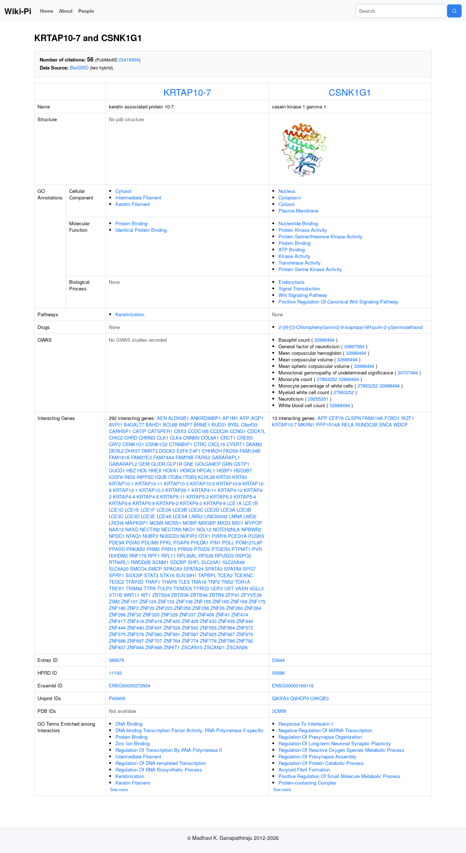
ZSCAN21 (214, 647)
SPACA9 (172, 568)
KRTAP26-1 (177, 490)
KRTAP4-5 (148, 496)
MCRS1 (173, 522)
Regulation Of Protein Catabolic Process (321, 762)
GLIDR (158, 463)
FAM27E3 (141, 457)
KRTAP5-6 (120, 503)
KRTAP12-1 (125, 490)
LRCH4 (116, 522)
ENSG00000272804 (129, 685)
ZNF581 (171, 634)
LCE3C (116, 516)
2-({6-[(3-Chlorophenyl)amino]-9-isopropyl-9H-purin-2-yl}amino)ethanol (351, 327)
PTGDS (202, 548)
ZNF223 (164, 607)
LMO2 (250, 516)
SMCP (155, 568)
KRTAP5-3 (221, 496)
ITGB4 (175, 476)
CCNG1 (238, 431)
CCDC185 (198, 431)
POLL (228, 542)
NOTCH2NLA (226, 529)
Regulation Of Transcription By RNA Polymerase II (168, 749)
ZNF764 (171, 640)
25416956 (129, 59)
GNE (188, 463)
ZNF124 (147, 601)
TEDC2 (116, 581)
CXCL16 (216, 444)
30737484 (408, 372)
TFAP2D (134, 581)
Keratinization (129, 314)
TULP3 (164, 588)
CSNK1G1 (350, 91)
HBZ (131, 470)
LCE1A (234, 503)
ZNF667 (226, 634)
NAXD (131, 529)
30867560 (354, 346)
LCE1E (132, 509)
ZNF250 (182, 607)
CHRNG (147, 437)
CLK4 (176, 437)
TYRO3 (201, 588)
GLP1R (174, 463)
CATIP (139, 431)
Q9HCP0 (299, 698)
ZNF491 (153, 627)
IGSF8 (116, 476)
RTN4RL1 (119, 562)
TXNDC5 (182, 588)
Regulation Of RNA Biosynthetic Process (158, 769)
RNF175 (137, 555)
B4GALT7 (134, 424)
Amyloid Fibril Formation (304, 769)
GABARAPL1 (226, 457)
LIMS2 (196, 516)
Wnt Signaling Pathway (303, 294)
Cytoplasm (290, 197)
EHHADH (212, 450)
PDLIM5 (149, 542)
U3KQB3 (319, 698)
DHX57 (132, 450)
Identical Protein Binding (141, 229)
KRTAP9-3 (191, 503)
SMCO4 (138, 568)
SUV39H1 (186, 575)
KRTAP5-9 (144, 503)
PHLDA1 (200, 542)
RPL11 (168, 555)
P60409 (117, 698)
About (65, 10)
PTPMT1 (241, 548)
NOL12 (204, 529)
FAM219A (372, 417)
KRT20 (223, 476)
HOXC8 (188, 470)
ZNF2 (133, 607)
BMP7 (185, 424)
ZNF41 (223, 614)
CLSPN (353, 417)
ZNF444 (117, 627)
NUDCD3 (169, 535)
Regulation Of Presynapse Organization (320, 736)
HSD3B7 (243, 470)
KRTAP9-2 (167, 503)
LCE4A (164, 516)
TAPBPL (207, 575)
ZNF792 (244, 640)
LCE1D (116, 509)
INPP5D (145, 476)
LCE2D (212, 509)
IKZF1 (407, 417)
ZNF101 (129, 601)
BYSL (234, 424)
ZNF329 (169, 614)
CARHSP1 (120, 431)
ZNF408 (205, 614)
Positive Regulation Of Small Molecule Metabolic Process (339, 776)
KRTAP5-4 (245, 496)
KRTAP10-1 (121, 483)
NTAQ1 (133, 535)
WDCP (401, 424)
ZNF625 (208, 634)
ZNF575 (117, 634)
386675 (116, 659)
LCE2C (196, 509)
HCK (142, 470)
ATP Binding (292, 249)
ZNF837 (117, 647)
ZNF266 (117, 614)
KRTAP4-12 (230, 490)
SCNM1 (160, 562)
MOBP (190, 522)
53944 (278, 659)
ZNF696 (117, 640)
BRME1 (202, 424)
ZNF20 (147, 607)
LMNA (235, 516)
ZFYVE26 (251, 594)
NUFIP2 (188, 535)
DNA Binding (128, 723)
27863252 (327, 379)
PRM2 (153, 548)
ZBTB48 (199, 594)
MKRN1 (306, 424)
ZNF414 (239, 614)
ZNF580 (153, 634)
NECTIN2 (150, 529)
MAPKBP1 (136, 522)
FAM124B (250, 450)
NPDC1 (117, 535)
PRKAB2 (135, 548)
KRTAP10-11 (148, 483)
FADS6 (230, 450)
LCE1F (148, 509)
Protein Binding (131, 223)
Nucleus (287, 190)
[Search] (454, 10)
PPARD (117, 548)
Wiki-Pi (17, 11)
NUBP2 (150, 535)
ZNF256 (200, 607)
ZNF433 (208, 621)
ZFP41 (232, 594)
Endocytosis (292, 281)
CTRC (200, 444)
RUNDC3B (366, 424)
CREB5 (245, 437)
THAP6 (169, 581)
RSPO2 (243, 555)
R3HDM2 (118, 555)
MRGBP (207, 522)
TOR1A (242, 581)
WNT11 (131, 594)
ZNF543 (190, 627)
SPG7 (249, 568)
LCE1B (250, 503)
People (86, 10)
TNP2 (214, 581)
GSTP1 (241, 463)
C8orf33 (249, 424)
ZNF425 (190, 621)
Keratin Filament (132, 204)
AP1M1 (230, 417)
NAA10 (116, 529)
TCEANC (243, 575)
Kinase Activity (295, 256)
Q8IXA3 (280, 698)
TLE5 (184, 581)
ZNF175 (257, 601)
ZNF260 (234, 607)
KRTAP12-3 (151, 490)
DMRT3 (150, 450)
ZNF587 (190, 634)
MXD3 (223, 522)
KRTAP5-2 (197, 496)
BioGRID (79, 67)
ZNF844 (135, 647)
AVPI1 (115, 424)
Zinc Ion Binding (132, 743)
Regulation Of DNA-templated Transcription (160, 762)
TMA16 (198, 581)
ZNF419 (153, 621)
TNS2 (227, 581)
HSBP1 (224, 470)
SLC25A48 (233, 562)
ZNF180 (117, 607)
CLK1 (163, 437)
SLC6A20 (119, 568)
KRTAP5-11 (172, 496)
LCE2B (180, 509)
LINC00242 (216, 516)
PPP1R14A (328, 424)
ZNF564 (226, 627)
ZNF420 (171, 621)
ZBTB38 (180, 594)
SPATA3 (213, 568)
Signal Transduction (299, 288)
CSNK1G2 (156, 444)
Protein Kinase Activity (303, 229)
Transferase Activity (300, 262)
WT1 (146, 594)
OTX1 (204, 535)
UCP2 (216, 588)
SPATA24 (193, 568)
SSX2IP (134, 575)
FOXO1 (392, 417)
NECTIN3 (171, 529)
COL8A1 (210, 437)
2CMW (279, 710)
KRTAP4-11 (203, 490)
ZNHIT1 (171, 647)
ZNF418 (135, 621)
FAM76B (184, 457)
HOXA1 (171, 470)
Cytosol (123, 190)
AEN (162, 417)
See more (119, 789)
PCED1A (237, 535)
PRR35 (185, 548)
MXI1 (237, 522)
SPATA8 (232, 568)
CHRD (130, 437)
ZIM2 (114, 601)
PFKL (166, 542)
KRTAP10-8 (228, 483)
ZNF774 (190, 640)
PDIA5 (133, 542)
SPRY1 (116, 575)
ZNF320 (151, 614)
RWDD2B (141, 562)
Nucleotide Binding (298, 223)
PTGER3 (221, 548)
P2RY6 (219, 535)
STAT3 (151, 575)
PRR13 (168, 548)
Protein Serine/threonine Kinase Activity (321, 236)
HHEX (155, 470)
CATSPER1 (160, 431)
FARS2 (202, 457)
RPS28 (205, 555)
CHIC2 (116, 437)
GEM (144, 463)
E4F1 (195, 450)
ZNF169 (238, 601)
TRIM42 (134, 588)
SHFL (194, 562)
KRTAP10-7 (187, 91)
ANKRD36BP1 (205, 417)
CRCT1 (228, 437)
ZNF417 (117, 621)
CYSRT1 (235, 444)
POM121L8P (249, 542)
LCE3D (132, 516)
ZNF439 (226, 621)
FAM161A (119, 457)
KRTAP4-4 (124, 496)
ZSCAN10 (191, 647)
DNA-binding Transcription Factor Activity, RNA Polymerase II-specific (189, 730)
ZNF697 (135, 640)
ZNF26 (217, 607)
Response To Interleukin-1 (306, 723)
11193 (115, 672)
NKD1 (189, 529)
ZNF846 (153, 647)
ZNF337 (187, 614)
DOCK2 (167, 450)
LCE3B (244, 509)
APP (244, 417)
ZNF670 (244, 634)
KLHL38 (206, 476)
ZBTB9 (216, 594)
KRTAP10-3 (176, 483)
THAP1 (152, 581)
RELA (347, 424)
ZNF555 (208, 627)
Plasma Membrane (298, 210)
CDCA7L (256, 431)
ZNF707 (153, 640)
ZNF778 (208, 640)
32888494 (324, 339)
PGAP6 (181, 542)
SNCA (385, 424)
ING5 (129, 476)
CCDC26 (219, 431)
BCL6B (170, 424)
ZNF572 (244, 627)
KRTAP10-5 (202, 483)
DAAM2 (254, 444)
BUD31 (219, 424)
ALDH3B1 (178, 417)
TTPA (150, 588)
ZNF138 (184, 601)
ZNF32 (134, 614)
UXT (229, 588)
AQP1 (257, 417)
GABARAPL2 (123, 463)
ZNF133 (166, 601)
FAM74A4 (163, 457)
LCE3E (148, 516)
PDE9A (117, 542)
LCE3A (228, 509)
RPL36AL (187, 555)
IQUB (161, 476)
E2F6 (182, 450)
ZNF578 (135, 634)
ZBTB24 (161, 594)
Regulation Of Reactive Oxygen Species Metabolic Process (341, 749)
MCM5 (156, 522)
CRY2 (115, 444)
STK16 (167, 575)
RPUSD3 (224, 555)
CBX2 (180, 431)
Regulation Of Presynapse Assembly (317, 756)
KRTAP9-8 (215, 503)
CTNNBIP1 (180, 444)
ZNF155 (202, 601)
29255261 (318, 398)
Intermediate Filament (138, 197)
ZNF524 (171, 627)
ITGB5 (190, 476)
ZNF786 (226, 640)
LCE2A (164, 509)
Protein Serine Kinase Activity (310, 269)
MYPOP (253, 522)
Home (46, 10)
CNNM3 (191, 437)
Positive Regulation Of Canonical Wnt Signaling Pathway (338, 301)
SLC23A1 (211, 562)
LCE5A (180, 516)
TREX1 (116, 588)
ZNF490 (135, 627)
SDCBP (178, 562)
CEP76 (336, 417)
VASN (241, 588)
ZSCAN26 (237, 647)
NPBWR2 (251, 529)
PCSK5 (256, 535)
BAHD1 (153, 424)
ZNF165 (220, 601)
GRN (227, 463)
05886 (278, 672)
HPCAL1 (206, 470)
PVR (257, 548)
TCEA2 (225, 575)
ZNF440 (244, 621)
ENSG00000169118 (292, 685)
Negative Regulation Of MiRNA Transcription (325, 730)
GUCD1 (117, 470)
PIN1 (215, 542)
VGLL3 (256, 588)
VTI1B (115, 594)
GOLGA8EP (208, 463)
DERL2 (116, 450)
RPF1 (154, 555)
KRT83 (239, 476)
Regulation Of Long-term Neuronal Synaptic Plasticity (335, 743)
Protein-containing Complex (307, 782)
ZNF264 (252, 607)
